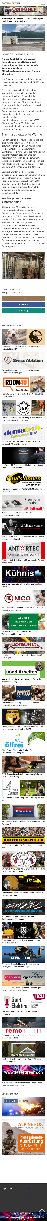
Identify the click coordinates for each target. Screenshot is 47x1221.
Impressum (7, 1188)
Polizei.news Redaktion (24, 54)
